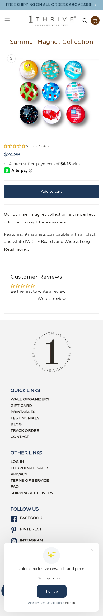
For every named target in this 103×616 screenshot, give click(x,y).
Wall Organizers (30, 399)
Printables (23, 412)
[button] (7, 21)
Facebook (31, 518)
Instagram (31, 540)
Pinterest (31, 529)
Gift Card (21, 406)
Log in (17, 462)
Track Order (25, 431)
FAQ (15, 487)
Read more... (16, 250)
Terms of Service (30, 481)
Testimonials (25, 418)
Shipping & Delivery (32, 493)
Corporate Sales (30, 468)
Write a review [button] (52, 298)
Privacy (19, 474)
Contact (20, 437)
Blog (16, 424)
